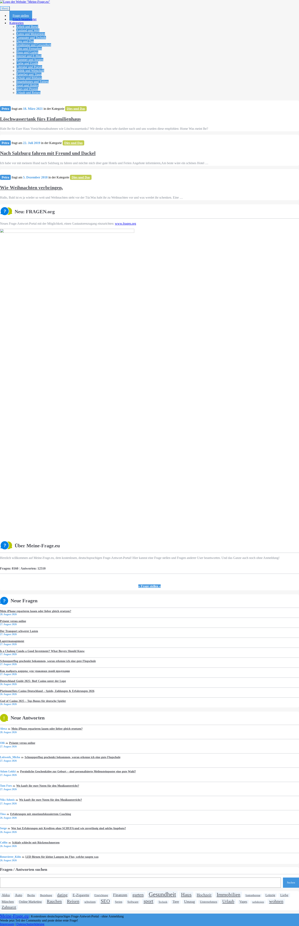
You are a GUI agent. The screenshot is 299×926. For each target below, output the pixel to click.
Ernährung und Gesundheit (33, 45)
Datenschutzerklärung (30, 924)
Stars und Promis (27, 89)
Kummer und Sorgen (29, 59)
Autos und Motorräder (30, 34)
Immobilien (228, 894)
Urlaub (228, 901)
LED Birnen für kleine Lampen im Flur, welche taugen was (61, 856)
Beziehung (46, 895)
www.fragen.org (125, 223)
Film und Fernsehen (29, 48)
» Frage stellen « (149, 586)
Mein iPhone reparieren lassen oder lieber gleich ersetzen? (35, 611)
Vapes (243, 902)
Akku (6, 895)
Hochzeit (204, 895)
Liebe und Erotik (27, 63)
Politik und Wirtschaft (30, 70)
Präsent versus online (13, 621)
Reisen (73, 901)
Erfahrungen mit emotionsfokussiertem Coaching (40, 814)
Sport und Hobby (27, 85)
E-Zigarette (81, 895)
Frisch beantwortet (24, 19)
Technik (162, 901)
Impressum (7, 924)
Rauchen (54, 901)
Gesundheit (162, 894)
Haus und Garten (27, 52)
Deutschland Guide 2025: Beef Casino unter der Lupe (33, 681)
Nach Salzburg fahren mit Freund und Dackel (48, 153)
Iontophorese (253, 895)
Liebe (284, 895)
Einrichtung (101, 895)
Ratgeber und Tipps (28, 74)
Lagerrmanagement (12, 641)
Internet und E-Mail (28, 56)
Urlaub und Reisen (28, 92)
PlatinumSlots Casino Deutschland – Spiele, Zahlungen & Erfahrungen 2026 (47, 691)
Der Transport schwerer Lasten (19, 631)
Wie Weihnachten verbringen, (31, 187)
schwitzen (90, 901)
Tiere (175, 902)
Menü (5, 8)
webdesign (258, 901)
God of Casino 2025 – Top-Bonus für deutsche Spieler (33, 701)
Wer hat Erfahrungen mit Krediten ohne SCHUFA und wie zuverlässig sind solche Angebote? (68, 828)
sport (148, 901)
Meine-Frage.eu (14, 916)
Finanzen (120, 895)
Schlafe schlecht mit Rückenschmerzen (35, 842)
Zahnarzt (9, 907)
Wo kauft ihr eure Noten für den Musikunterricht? (47, 785)
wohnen (276, 901)
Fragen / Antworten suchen (23, 869)
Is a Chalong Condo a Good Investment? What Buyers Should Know (42, 651)
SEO (105, 901)
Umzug (189, 902)
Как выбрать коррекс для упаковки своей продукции (35, 671)
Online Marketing (30, 901)
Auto (18, 895)
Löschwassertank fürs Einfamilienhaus (40, 119)
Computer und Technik (31, 37)
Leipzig (270, 895)
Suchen (291, 882)
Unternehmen (208, 901)
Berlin (31, 895)
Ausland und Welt (27, 30)
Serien (118, 901)
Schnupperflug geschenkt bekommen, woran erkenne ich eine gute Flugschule (48, 661)
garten (138, 894)
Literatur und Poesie (29, 67)
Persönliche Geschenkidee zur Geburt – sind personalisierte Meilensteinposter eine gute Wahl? (78, 771)
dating (62, 895)
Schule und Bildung (29, 78)
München (8, 902)
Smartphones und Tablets (32, 81)
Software (133, 901)
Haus (186, 894)
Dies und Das (25, 41)
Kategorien (16, 23)
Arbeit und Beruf (27, 26)
